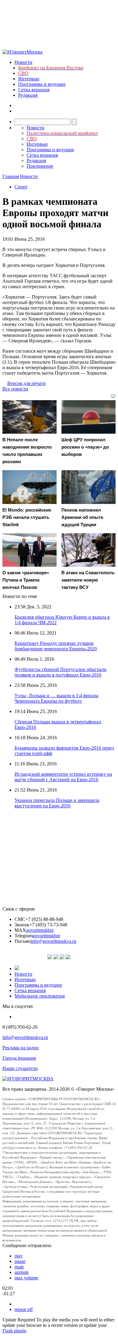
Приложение (40, 166)
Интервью (28, 78)
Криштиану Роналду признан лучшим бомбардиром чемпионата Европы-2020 (56, 646)
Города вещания (19, 1058)
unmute (22, 1272)
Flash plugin (14, 1330)
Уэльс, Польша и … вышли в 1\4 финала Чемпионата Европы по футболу (56, 698)
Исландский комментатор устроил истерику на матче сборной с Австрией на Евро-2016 (63, 776)
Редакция (28, 95)
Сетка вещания (33, 89)
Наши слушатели (20, 1068)
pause (20, 1261)
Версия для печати (26, 383)
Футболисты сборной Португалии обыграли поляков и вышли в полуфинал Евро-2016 (61, 672)
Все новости (15, 388)
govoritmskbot (40, 930)
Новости (23, 62)
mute (19, 1266)
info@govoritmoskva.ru (53, 941)
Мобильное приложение (40, 996)
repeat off (24, 1309)
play (19, 1255)
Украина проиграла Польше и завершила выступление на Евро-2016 (57, 803)
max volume (26, 1277)
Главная (10, 176)
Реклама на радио (20, 1047)
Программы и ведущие (42, 84)
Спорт (21, 186)
